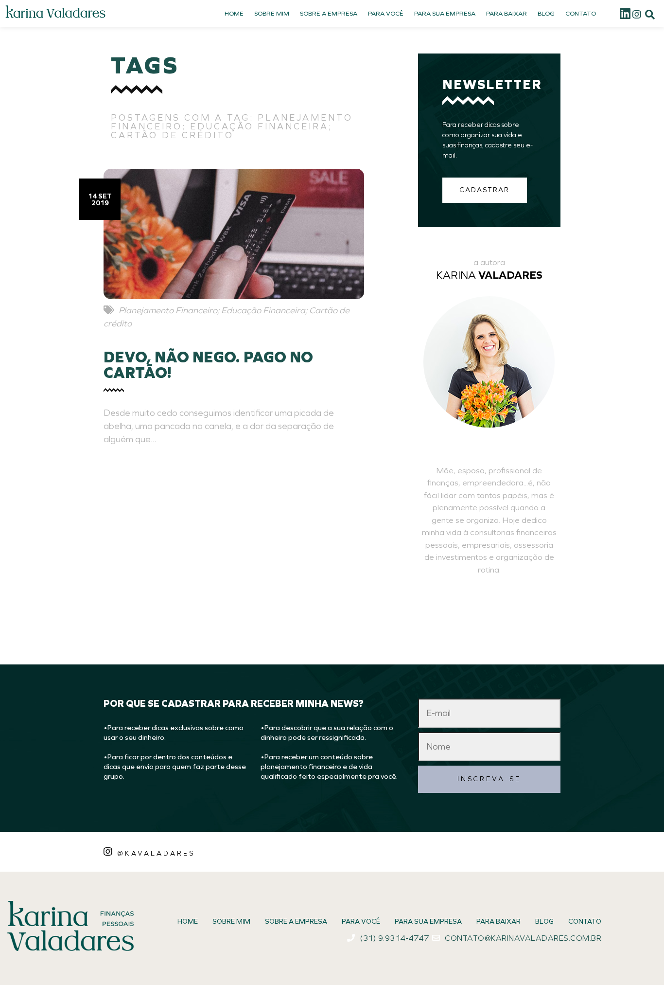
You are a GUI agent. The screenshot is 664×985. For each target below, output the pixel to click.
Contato (580, 14)
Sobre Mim (271, 14)
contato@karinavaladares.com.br (523, 938)
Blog (546, 14)
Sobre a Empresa (328, 14)
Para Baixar (506, 14)
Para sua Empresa (444, 14)
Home (234, 14)
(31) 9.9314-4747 (394, 938)
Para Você (385, 14)
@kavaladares (156, 853)
